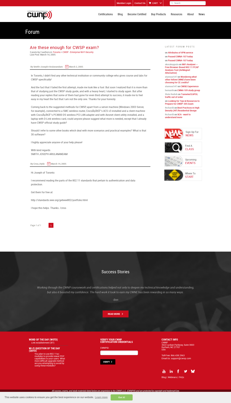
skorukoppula (172, 64)
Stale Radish (171, 94)
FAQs (181, 377)
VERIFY (106, 361)
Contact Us (140, 3)
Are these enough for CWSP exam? (64, 47)
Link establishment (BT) (42, 342)
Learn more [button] (101, 397)
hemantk (169, 90)
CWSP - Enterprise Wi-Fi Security (78, 52)
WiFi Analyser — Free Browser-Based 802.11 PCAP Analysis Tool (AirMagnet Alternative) (182, 68)
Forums (56, 52)
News (202, 14)
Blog (120, 14)
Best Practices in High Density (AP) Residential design (182, 109)
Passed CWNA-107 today (180, 56)
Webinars (172, 377)
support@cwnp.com (181, 358)
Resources (176, 14)
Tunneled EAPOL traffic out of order (181, 95)
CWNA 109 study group (188, 90)
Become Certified (137, 14)
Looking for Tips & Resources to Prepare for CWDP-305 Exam (182, 102)
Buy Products (158, 14)
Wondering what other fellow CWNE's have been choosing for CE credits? (181, 79)
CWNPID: (104, 347)
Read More (114, 313)
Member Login (124, 3)
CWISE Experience (190, 86)
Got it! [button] (121, 397)
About (190, 14)
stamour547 (171, 76)
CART (155, 3)
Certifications (105, 14)
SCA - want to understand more (178, 116)
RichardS (169, 107)
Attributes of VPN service (180, 52)
